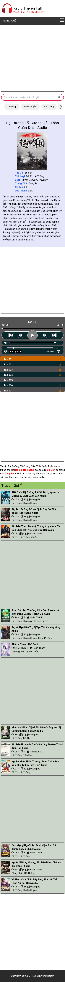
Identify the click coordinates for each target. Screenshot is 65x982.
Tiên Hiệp (11, 106)
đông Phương (45, 638)
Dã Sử (29, 176)
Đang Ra (33, 183)
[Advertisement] (32, 58)
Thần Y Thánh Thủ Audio (25, 644)
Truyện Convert (29, 179)
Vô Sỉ (34, 537)
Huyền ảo (28, 621)
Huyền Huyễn (30, 106)
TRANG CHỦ (9, 20)
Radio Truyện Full (27, 8)
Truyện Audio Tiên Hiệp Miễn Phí (28, 12)
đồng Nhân (17, 873)
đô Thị (14, 537)
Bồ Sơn (28, 172)
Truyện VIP (44, 179)
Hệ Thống (49, 106)
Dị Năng (15, 651)
